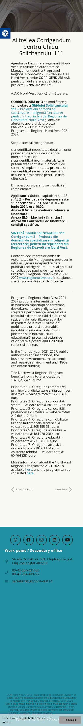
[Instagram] (41, 540)
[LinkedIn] (54, 540)
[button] (5, 33)
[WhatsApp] (15, 540)
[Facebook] (28, 540)
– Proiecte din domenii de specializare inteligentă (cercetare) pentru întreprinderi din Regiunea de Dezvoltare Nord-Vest (39, 112)
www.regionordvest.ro (36, 277)
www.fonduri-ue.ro (64, 713)
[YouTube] (67, 540)
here (28, 469)
